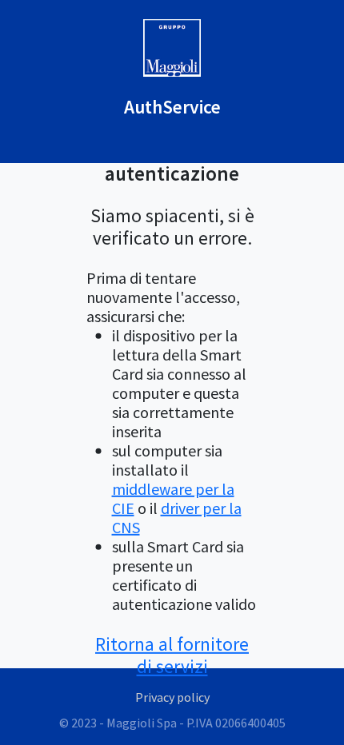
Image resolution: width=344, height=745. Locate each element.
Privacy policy (172, 697)
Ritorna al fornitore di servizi (172, 655)
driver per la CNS (177, 517)
